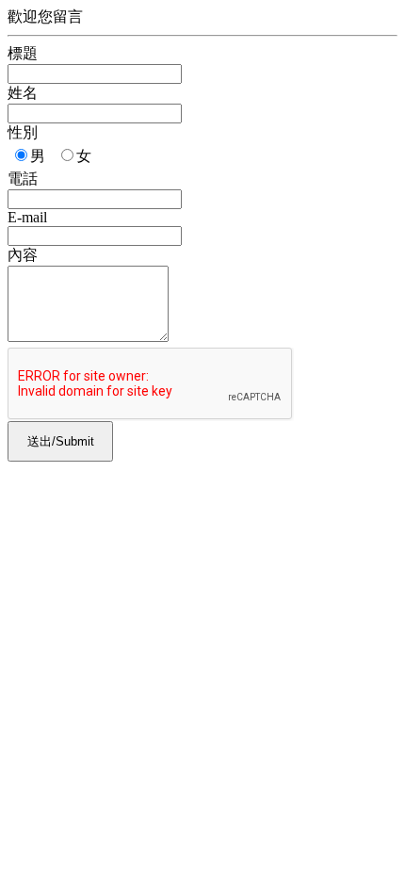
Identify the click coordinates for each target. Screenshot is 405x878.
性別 (23, 132)
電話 (23, 179)
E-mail (27, 217)
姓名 (23, 93)
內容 (23, 255)
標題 (23, 53)
